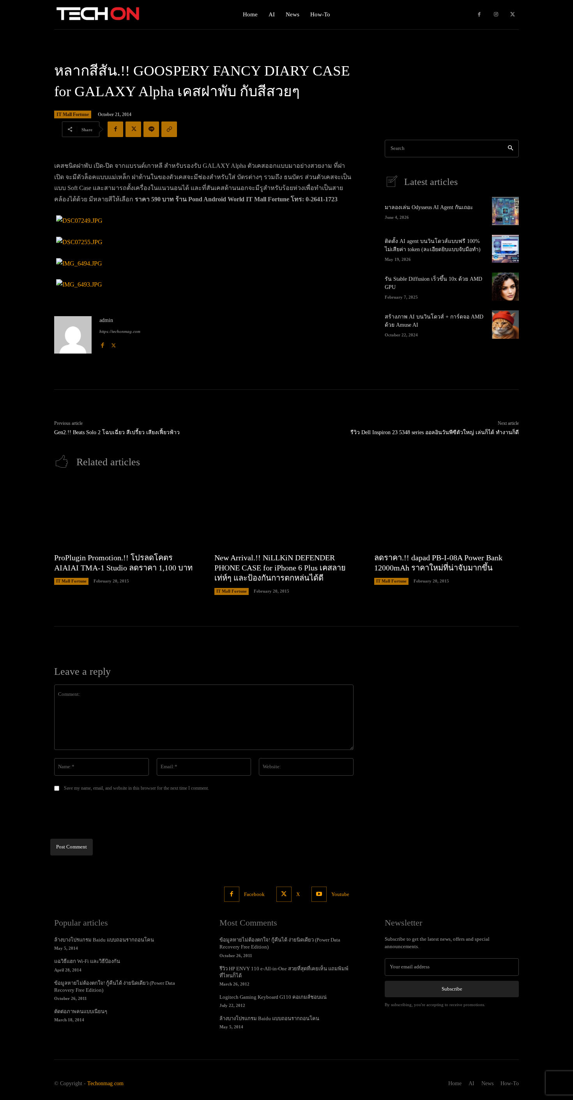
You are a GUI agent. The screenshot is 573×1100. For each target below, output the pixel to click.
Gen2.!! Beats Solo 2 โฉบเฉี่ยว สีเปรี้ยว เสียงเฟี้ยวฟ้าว (117, 432)
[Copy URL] (169, 129)
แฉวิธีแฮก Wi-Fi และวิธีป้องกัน (87, 961)
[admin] (73, 335)
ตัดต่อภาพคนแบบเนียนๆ (80, 1011)
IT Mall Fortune (73, 114)
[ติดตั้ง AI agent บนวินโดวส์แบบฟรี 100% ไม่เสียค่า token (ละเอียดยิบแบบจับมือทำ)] (505, 249)
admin (106, 320)
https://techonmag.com (119, 331)
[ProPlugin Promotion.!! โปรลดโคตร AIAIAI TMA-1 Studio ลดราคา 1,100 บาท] (126, 514)
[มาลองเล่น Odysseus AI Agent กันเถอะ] (505, 211)
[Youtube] (319, 894)
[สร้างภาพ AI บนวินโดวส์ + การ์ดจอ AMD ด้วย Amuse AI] (505, 324)
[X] (512, 14)
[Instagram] (496, 14)
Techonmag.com (105, 1083)
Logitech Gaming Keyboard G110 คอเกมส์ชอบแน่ (273, 997)
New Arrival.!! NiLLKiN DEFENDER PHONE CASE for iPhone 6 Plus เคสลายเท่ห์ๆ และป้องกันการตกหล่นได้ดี (280, 567)
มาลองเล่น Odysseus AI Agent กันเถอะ (429, 207)
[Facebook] (479, 14)
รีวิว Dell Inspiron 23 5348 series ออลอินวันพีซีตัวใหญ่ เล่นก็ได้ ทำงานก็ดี (434, 432)
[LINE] (151, 129)
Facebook (254, 894)
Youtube (340, 894)
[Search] (510, 148)
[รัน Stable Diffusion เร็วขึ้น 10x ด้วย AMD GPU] (505, 287)
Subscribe (452, 989)
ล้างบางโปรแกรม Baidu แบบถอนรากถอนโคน (104, 940)
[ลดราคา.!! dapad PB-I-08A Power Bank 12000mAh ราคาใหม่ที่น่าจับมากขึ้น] (446, 514)
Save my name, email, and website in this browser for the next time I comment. (136, 788)
